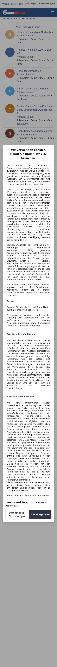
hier (25, 240)
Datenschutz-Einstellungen (17, 514)
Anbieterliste (12, 505)
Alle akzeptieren (40, 514)
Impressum (41, 502)
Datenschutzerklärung (17, 502)
